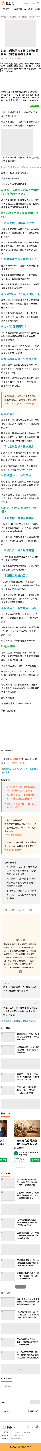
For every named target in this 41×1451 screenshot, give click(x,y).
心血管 (21, 910)
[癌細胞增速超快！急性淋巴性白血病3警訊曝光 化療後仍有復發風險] (8, 1263)
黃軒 (13, 910)
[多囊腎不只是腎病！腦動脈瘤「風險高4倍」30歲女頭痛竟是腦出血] (8, 1196)
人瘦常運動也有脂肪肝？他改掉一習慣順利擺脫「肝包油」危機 (28, 1222)
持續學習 (18, 9)
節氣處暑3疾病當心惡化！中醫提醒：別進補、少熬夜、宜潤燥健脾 (28, 1182)
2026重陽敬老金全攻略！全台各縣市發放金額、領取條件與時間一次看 (28, 1301)
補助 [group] (33, 16)
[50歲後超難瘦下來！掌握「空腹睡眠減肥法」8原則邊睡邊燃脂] (8, 1236)
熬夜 (5, 910)
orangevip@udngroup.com (20, 1432)
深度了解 (28, 1160)
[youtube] (37, 1427)
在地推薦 (28, 9)
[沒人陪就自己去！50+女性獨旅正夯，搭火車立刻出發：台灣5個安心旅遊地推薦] (8, 1315)
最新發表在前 (33, 1411)
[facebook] (28, 1427)
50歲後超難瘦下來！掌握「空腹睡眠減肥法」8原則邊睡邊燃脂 (28, 1235)
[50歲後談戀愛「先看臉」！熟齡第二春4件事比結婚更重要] (8, 1342)
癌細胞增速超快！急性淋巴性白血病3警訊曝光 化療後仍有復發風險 (28, 1263)
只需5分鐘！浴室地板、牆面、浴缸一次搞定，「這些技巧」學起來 (27, 1090)
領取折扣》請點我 (12, 849)
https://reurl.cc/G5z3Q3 (22, 403)
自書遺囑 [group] (23, 16)
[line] (32, 1427)
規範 (3, 1402)
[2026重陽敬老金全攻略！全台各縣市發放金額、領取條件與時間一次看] (8, 1302)
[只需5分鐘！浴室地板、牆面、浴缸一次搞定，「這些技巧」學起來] (8, 1090)
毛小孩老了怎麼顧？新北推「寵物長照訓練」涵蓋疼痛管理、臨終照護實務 (28, 1355)
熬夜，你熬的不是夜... (15, 762)
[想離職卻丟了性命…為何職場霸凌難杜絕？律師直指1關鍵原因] (8, 1037)
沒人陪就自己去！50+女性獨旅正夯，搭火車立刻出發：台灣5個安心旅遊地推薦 (28, 1314)
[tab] (16, 1167)
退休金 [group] (14, 16)
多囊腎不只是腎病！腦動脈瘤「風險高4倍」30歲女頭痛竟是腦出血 (28, 1195)
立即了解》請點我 (12, 835)
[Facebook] (20, 971)
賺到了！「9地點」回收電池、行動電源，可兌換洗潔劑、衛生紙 (28, 1077)
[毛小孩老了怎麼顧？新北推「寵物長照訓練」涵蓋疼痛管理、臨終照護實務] (8, 1355)
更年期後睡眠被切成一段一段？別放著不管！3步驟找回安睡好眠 (28, 1276)
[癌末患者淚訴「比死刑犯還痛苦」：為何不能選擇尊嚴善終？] (8, 1050)
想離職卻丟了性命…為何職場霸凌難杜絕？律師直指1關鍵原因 (28, 1036)
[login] (34, 3)
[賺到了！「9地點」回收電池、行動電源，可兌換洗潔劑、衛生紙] (8, 1077)
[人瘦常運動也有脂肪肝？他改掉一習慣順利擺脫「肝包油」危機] (8, 1223)
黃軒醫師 (17, 58)
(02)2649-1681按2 (17, 1435)
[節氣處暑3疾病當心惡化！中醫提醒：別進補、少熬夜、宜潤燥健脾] (8, 1182)
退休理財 (7, 9)
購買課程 (26, 3)
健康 (30, 910)
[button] (38, 3)
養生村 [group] (4, 16)
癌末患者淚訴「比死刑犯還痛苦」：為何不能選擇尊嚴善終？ (28, 1049)
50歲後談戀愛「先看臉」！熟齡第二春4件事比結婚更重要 (27, 1342)
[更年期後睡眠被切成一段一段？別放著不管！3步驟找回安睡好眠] (8, 1276)
